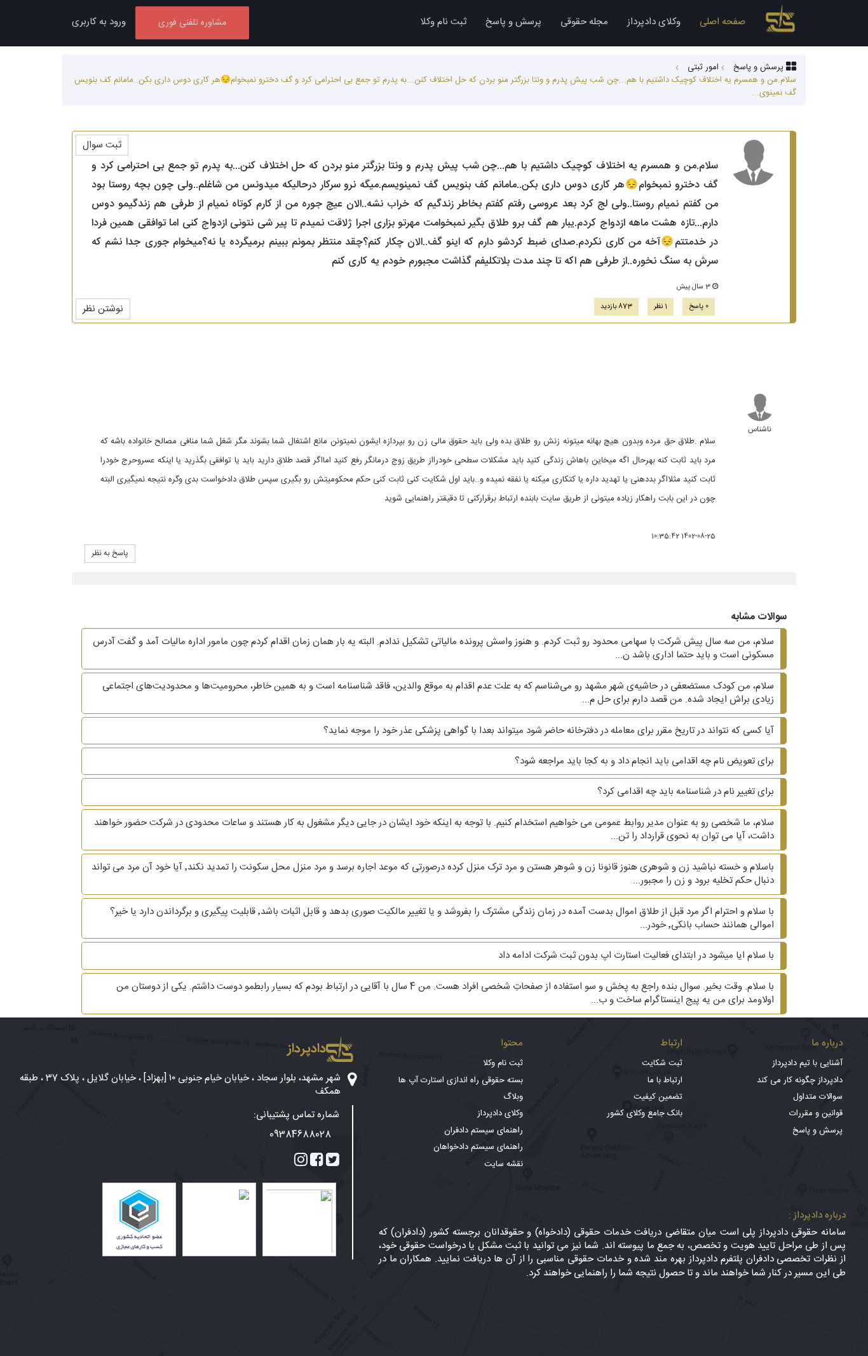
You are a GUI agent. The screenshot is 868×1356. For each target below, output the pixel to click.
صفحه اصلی (722, 22)
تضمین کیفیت (658, 1097)
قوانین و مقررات (816, 1113)
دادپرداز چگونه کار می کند (800, 1080)
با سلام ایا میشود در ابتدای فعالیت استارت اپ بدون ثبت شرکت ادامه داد (636, 955)
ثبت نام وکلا (443, 22)
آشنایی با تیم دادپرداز (807, 1063)
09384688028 (300, 1134)
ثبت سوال (102, 145)
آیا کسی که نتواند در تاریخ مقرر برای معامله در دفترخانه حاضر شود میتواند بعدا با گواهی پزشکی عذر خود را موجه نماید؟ (548, 731)
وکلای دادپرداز (654, 22)
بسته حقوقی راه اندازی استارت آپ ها (460, 1080)
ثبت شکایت (662, 1063)
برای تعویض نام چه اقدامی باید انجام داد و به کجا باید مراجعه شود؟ (644, 761)
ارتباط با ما (665, 1080)
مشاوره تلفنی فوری (192, 22)
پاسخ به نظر (110, 553)
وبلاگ (513, 1097)
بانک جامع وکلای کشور (644, 1113)
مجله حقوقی (584, 22)
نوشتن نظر (103, 309)
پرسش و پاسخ (513, 22)
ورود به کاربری (99, 22)
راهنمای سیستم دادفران (483, 1131)
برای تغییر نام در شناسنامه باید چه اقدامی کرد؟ (685, 792)
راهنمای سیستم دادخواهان (478, 1147)
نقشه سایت (503, 1164)
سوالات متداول (818, 1097)
